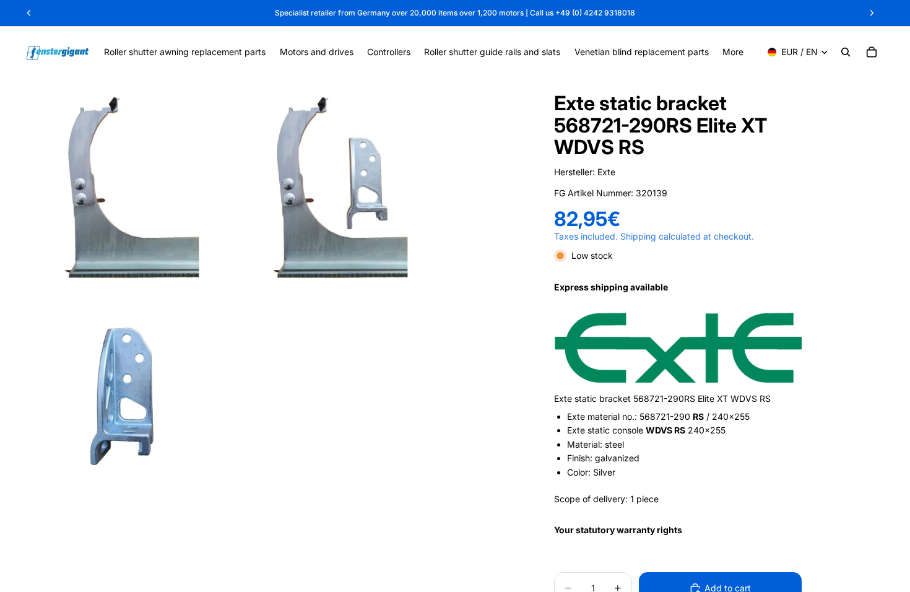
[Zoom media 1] (128, 187)
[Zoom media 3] (128, 396)
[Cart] (871, 52)
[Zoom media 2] (337, 187)
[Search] (845, 52)
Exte (606, 172)
